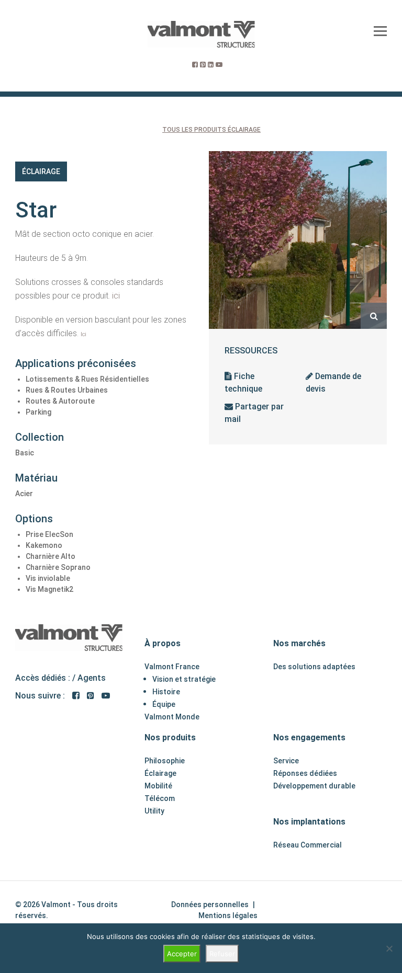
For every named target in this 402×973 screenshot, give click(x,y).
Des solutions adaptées (314, 666)
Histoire (166, 692)
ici (116, 296)
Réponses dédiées (305, 773)
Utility (154, 811)
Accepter (182, 953)
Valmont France (171, 666)
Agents (91, 678)
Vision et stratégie (184, 679)
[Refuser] (389, 948)
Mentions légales (228, 915)
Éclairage (41, 171)
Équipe (163, 704)
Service (286, 761)
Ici (83, 334)
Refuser (222, 953)
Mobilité (158, 786)
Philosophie (164, 761)
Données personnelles (210, 904)
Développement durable (314, 786)
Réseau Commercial (307, 845)
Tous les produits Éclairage (211, 129)
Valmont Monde (171, 717)
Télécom (159, 798)
